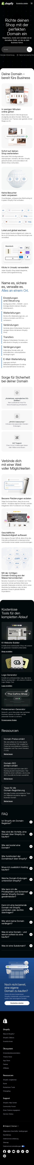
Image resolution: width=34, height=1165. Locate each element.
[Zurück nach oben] (5, 1021)
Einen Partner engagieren (11, 1110)
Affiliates (6, 1068)
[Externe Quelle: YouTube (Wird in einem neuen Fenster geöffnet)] (13, 1151)
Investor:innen (8, 1041)
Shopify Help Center (10, 1103)
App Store (6, 1060)
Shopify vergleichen (10, 1080)
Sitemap (6, 1142)
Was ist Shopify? (8, 1034)
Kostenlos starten (17, 1003)
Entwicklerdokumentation (11, 1053)
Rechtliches (7, 1135)
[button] (31, 3)
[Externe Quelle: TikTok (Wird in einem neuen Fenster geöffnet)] (22, 1151)
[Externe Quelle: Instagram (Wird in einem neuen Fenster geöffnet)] (18, 1151)
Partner (5, 1064)
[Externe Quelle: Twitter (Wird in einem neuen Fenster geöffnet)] (9, 1151)
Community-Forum (9, 1106)
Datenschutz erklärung (10, 1139)
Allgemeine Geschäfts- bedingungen (15, 1131)
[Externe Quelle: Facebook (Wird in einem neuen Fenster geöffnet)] (4, 1151)
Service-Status (8, 1114)
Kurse (5, 1083)
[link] (29, 49)
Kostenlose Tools (9, 1087)
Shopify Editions (8, 1038)
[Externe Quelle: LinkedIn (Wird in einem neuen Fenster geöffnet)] (27, 1151)
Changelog (6, 1091)
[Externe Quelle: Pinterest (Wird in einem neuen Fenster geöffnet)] (4, 1155)
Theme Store (7, 1057)
